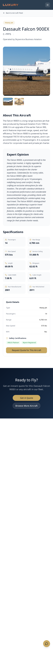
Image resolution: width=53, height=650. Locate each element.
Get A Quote (26, 397)
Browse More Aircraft (26, 405)
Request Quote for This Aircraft (26, 350)
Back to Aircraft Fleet (14, 13)
